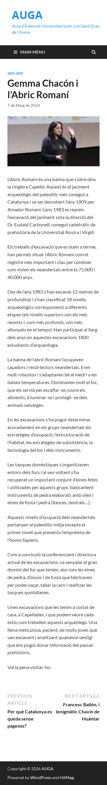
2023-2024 (15, 73)
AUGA (27, 15)
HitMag (67, 777)
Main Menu (32, 51)
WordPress (40, 777)
